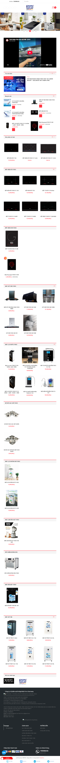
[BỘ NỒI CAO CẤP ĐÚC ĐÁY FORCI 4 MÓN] (12, 440)
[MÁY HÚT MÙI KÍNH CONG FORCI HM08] (7, 102)
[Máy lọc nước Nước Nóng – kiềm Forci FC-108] (30, 381)
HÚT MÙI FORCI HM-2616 (30, 333)
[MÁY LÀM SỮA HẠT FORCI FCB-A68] (12, 530)
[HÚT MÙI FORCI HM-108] (12, 323)
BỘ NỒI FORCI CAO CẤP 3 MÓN (11, 424)
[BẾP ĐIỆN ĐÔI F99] (7, 112)
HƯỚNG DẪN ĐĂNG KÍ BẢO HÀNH (29, 733)
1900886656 (8, 758)
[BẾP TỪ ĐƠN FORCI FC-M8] (34, 103)
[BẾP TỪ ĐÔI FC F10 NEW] (12, 206)
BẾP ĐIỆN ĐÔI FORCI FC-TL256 (30, 158)
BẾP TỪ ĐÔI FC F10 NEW (12, 216)
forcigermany (9, 728)
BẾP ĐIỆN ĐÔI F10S (11, 190)
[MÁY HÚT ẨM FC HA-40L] (12, 654)
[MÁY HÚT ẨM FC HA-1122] (12, 628)
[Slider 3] (30, 23)
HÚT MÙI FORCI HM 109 (48, 333)
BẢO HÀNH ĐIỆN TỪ (26, 740)
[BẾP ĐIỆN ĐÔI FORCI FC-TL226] (12, 148)
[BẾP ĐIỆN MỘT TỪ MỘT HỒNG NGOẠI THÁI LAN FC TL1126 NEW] (48, 180)
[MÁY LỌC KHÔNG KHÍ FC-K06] (12, 472)
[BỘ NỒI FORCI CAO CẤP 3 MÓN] (12, 414)
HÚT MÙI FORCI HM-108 (11, 333)
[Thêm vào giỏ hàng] (20, 106)
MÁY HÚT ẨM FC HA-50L (30, 638)
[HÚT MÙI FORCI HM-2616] (30, 323)
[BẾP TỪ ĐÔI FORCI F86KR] (48, 206)
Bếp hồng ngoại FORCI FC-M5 (19, 122)
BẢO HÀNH (42, 728)
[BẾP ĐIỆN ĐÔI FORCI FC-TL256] (30, 148)
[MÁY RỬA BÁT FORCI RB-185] (12, 595)
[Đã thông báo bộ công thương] (30, 719)
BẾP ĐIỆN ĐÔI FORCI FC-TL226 (11, 158)
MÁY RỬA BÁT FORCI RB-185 (12, 605)
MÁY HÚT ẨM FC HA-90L (30, 664)
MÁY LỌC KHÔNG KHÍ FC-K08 (12, 508)
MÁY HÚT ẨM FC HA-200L (48, 638)
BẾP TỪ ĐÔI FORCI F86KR (48, 216)
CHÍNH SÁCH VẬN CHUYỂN (28, 743)
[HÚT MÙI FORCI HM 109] (48, 323)
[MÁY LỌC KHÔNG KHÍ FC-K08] (12, 498)
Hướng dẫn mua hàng (45, 730)
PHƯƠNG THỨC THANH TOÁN (28, 738)
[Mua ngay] (13, 106)
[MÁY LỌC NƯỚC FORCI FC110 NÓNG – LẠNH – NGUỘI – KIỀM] (48, 381)
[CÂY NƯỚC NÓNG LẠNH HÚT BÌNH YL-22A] (12, 381)
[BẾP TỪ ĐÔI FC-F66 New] (30, 180)
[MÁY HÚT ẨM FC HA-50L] (30, 628)
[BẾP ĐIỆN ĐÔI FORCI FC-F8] (30, 7)
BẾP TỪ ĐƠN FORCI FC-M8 (45, 100)
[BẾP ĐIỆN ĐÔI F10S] (12, 180)
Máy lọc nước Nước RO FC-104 (11, 365)
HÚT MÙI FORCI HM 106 (30, 307)
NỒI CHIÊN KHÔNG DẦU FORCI (12, 573)
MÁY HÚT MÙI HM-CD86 (11, 307)
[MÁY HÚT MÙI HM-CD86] (12, 297)
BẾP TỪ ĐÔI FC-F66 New (30, 190)
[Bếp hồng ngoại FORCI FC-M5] (7, 126)
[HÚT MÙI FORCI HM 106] (30, 297)
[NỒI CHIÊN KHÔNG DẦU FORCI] (12, 563)
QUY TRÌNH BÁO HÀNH (27, 728)
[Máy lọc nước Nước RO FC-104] (12, 355)
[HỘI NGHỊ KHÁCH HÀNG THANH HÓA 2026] (15, 84)
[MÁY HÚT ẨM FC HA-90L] (30, 654)
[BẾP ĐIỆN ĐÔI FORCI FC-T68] (48, 148)
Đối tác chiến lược (10, 675)
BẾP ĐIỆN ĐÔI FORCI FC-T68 (48, 158)
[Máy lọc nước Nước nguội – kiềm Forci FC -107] (30, 355)
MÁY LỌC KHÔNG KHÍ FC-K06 (12, 482)
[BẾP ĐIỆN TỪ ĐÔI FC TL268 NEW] (30, 206)
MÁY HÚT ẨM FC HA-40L (11, 664)
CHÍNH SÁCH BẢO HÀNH (27, 730)
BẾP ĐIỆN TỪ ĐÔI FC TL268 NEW (30, 216)
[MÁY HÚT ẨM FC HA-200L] (48, 628)
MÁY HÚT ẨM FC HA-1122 (12, 638)
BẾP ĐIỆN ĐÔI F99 (16, 111)
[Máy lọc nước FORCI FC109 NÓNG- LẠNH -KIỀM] (48, 355)
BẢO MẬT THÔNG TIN (27, 735)
